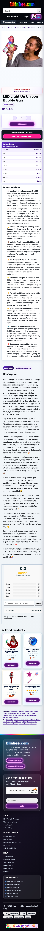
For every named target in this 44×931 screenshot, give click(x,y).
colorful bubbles (29, 720)
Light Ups (23, 22)
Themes (10, 28)
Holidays (5, 715)
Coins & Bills (7, 828)
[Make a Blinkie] (22, 926)
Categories (10, 22)
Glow (32, 22)
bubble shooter (19, 720)
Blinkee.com (17, 743)
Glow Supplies (8, 825)
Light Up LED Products (16, 715)
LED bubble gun (16, 722)
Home (4, 28)
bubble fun (9, 720)
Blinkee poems (12, 893)
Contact (6, 871)
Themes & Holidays (10, 822)
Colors (36, 711)
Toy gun (15, 724)
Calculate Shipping (10, 848)
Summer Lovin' (20, 28)
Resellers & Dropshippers (12, 842)
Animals (21, 711)
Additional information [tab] (23, 368)
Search (38, 603)
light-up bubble (27, 722)
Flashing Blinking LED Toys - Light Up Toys (21, 713)
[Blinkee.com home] (22, 4)
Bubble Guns (31, 28)
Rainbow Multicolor (30, 715)
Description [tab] (8, 368)
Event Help (7, 845)
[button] (39, 34)
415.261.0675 (12, 17)
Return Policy (8, 865)
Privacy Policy (8, 868)
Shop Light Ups (14, 760)
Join (22, 806)
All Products (14, 711)
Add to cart (22, 124)
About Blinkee (8, 856)
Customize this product (22, 136)
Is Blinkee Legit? (9, 859)
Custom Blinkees (15, 766)
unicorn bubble (24, 724)
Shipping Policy (8, 862)
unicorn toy (33, 724)
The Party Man (12, 896)
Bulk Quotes (7, 839)
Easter (5, 713)
